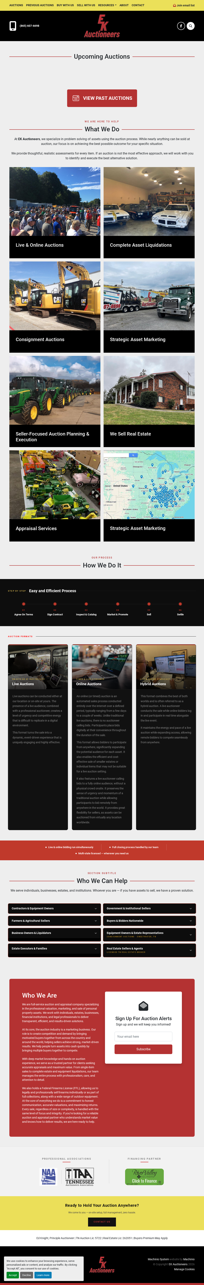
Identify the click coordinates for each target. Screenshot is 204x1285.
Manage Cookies (184, 1269)
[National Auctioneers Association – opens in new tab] (48, 1177)
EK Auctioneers (178, 1264)
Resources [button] (106, 5)
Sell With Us (86, 5)
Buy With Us (65, 5)
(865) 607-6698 (29, 26)
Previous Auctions (40, 5)
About (124, 5)
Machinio (189, 1259)
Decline (26, 1275)
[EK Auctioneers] (102, 1264)
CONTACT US (102, 1222)
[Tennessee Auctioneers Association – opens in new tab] (80, 1177)
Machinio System (158, 1259)
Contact (138, 5)
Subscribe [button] (143, 1049)
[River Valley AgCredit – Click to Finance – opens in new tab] (144, 1177)
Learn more (43, 1275)
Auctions (16, 5)
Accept (13, 1275)
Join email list (186, 5)
